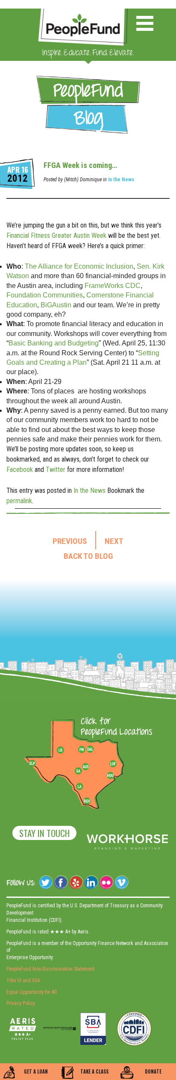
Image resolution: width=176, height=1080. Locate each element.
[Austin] (85, 765)
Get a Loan (36, 1071)
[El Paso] (32, 763)
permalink (19, 501)
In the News (121, 180)
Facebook (19, 469)
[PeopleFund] (83, 13)
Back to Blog (88, 556)
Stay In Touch (44, 833)
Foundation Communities (44, 295)
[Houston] (110, 775)
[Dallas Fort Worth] (90, 749)
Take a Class (94, 1071)
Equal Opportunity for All (31, 992)
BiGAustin (56, 305)
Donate (153, 1071)
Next (114, 541)
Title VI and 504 (23, 981)
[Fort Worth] (81, 749)
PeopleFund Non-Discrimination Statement (50, 969)
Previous (70, 541)
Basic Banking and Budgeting (54, 343)
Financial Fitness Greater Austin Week (56, 235)
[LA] (79, 786)
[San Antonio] (78, 771)
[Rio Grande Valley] (87, 801)
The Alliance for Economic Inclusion (78, 266)
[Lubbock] (63, 749)
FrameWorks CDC (113, 285)
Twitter (55, 469)
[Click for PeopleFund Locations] (114, 727)
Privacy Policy (20, 1003)
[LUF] (112, 763)
